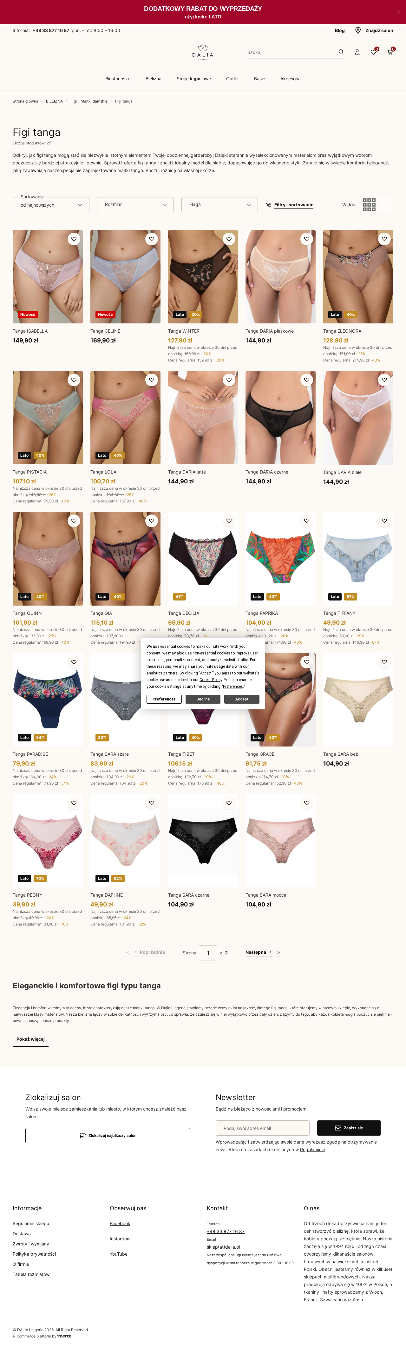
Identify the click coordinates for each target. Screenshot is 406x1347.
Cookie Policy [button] (211, 680)
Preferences (164, 699)
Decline (203, 699)
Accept (242, 699)
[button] (398, 12)
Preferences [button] (233, 686)
